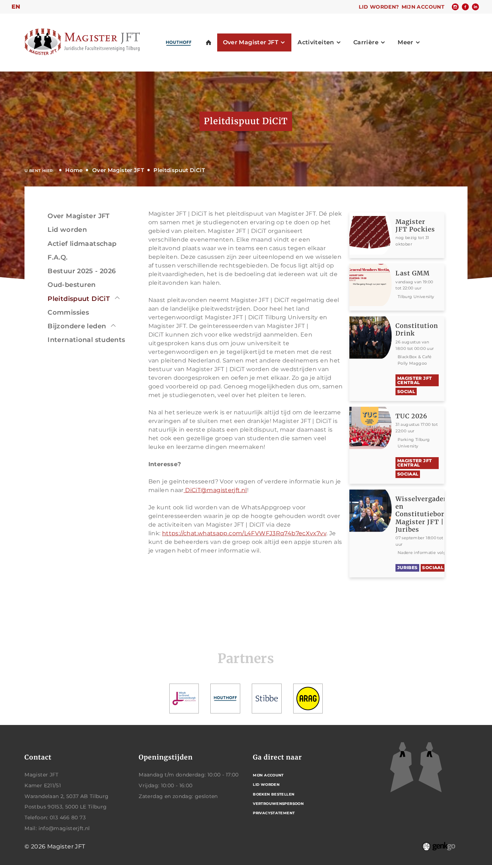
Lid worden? (379, 7)
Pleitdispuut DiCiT (179, 170)
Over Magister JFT (118, 170)
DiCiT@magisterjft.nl (215, 490)
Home (74, 170)
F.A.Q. (57, 257)
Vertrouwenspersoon (278, 803)
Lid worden (67, 230)
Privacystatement (274, 813)
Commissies (68, 312)
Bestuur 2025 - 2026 (82, 271)
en (16, 6)
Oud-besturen (72, 285)
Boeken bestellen (273, 794)
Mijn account (423, 7)
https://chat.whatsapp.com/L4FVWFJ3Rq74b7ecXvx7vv (244, 533)
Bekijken (419, 235)
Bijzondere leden (77, 326)
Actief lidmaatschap (82, 244)
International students (86, 340)
